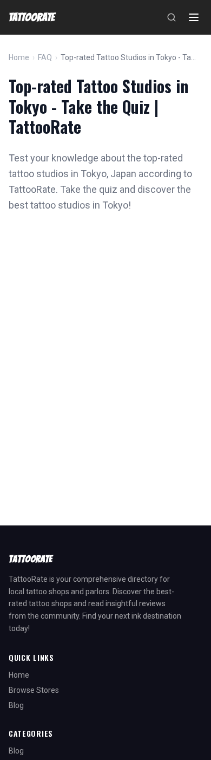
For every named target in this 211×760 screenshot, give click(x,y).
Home (19, 57)
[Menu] (193, 17)
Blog (16, 705)
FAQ (45, 57)
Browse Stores (34, 690)
